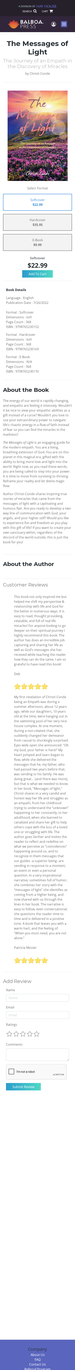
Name (10, 990)
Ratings (11, 1024)
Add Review (17, 981)
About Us (38, 1355)
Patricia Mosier (25, 947)
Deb (17, 674)
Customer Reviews (25, 585)
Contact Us (37, 1364)
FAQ (38, 1359)
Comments (14, 1044)
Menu (65, 24)
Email (10, 1007)
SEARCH (27, 11)
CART (45, 11)
